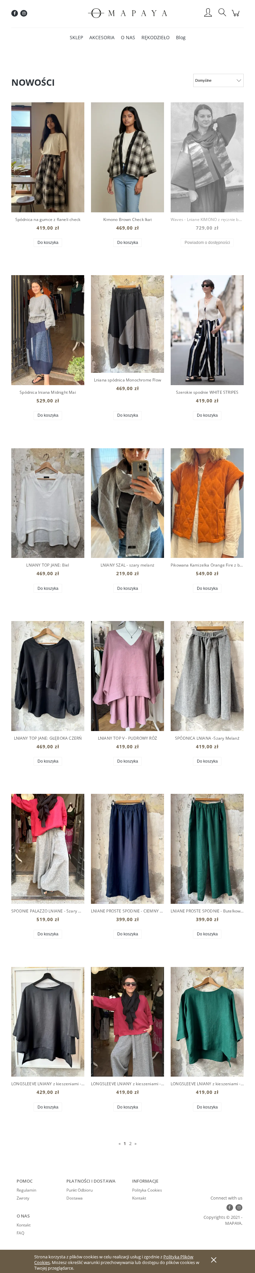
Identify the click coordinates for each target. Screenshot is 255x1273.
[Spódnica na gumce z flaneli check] (47, 157)
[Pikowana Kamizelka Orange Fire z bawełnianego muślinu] (207, 503)
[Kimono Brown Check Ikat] (127, 157)
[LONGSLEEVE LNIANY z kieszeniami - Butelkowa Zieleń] (207, 1022)
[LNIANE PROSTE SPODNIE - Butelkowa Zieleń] (207, 849)
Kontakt (139, 1198)
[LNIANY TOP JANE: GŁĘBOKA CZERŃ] (47, 676)
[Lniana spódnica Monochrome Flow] (127, 323)
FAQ (20, 1233)
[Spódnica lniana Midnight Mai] (47, 330)
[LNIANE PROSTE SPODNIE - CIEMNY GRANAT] (127, 849)
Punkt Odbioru (79, 1190)
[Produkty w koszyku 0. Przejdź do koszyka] (236, 16)
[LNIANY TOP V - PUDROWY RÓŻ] (127, 676)
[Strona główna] (127, 13)
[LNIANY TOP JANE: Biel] (47, 503)
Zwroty (23, 1198)
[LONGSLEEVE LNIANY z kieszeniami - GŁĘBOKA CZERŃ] (47, 1022)
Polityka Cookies (147, 1190)
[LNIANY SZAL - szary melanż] (127, 503)
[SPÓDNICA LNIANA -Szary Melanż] (207, 676)
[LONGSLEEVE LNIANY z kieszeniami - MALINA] (127, 1022)
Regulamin (26, 1190)
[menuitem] (76, 37)
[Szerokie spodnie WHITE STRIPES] (207, 330)
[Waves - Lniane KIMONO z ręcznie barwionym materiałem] (207, 157)
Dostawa (74, 1198)
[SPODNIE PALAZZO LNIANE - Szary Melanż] (47, 849)
